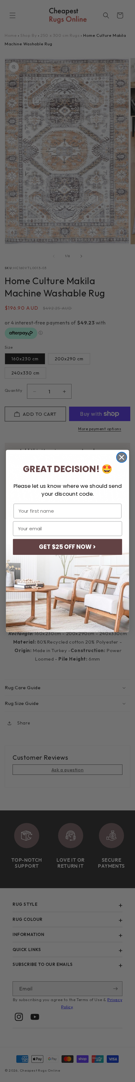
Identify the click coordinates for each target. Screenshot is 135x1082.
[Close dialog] (121, 457)
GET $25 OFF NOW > (67, 547)
